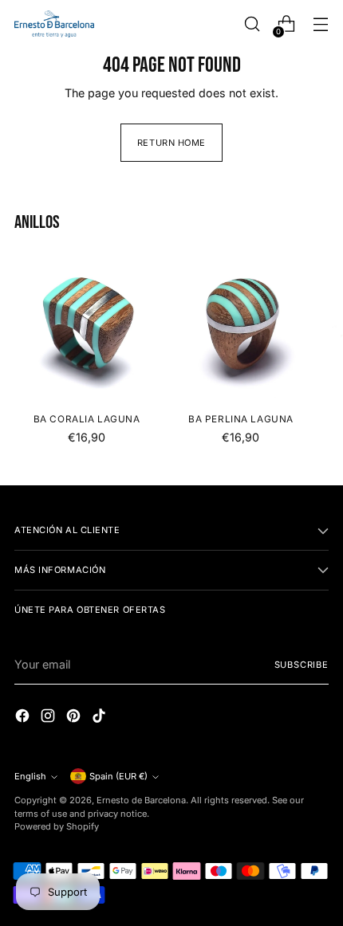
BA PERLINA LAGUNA (241, 419)
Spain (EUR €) (118, 776)
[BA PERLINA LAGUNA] (240, 328)
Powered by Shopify (56, 826)
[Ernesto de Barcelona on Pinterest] (75, 718)
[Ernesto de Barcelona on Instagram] (49, 718)
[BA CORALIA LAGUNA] (86, 328)
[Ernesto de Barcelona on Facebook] (24, 718)
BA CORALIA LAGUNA (87, 419)
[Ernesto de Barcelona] (54, 23)
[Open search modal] (251, 24)
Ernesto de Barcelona (141, 800)
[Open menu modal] (320, 24)
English (30, 776)
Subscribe (301, 664)
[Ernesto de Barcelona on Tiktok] (100, 718)
